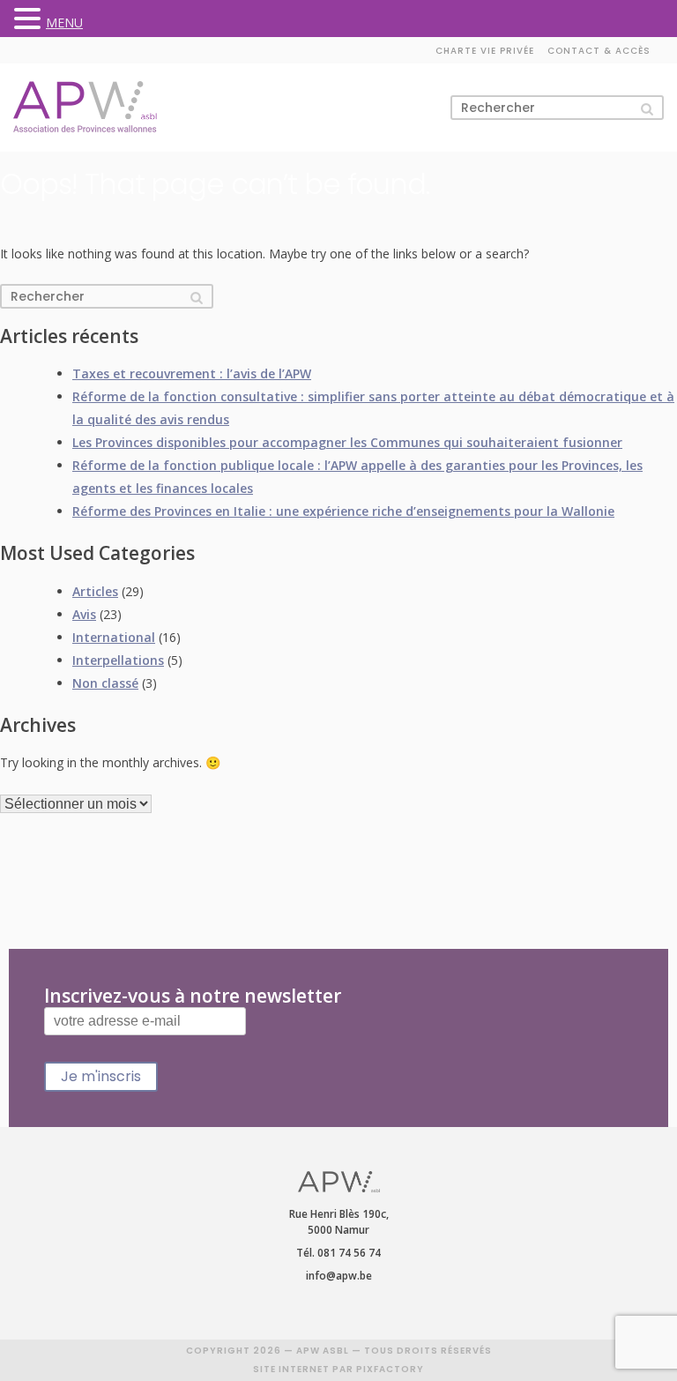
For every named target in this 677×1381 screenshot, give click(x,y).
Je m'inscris (101, 1076)
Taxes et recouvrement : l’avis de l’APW (191, 373)
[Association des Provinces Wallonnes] (85, 107)
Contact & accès (599, 50)
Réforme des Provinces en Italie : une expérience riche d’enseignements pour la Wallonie (343, 511)
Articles (95, 591)
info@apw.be (339, 1275)
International (113, 637)
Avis (84, 614)
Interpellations (118, 660)
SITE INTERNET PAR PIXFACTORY (338, 1369)
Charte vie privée (484, 50)
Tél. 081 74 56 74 (338, 1252)
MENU (64, 22)
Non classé (105, 683)
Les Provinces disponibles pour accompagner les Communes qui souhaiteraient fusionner (347, 442)
